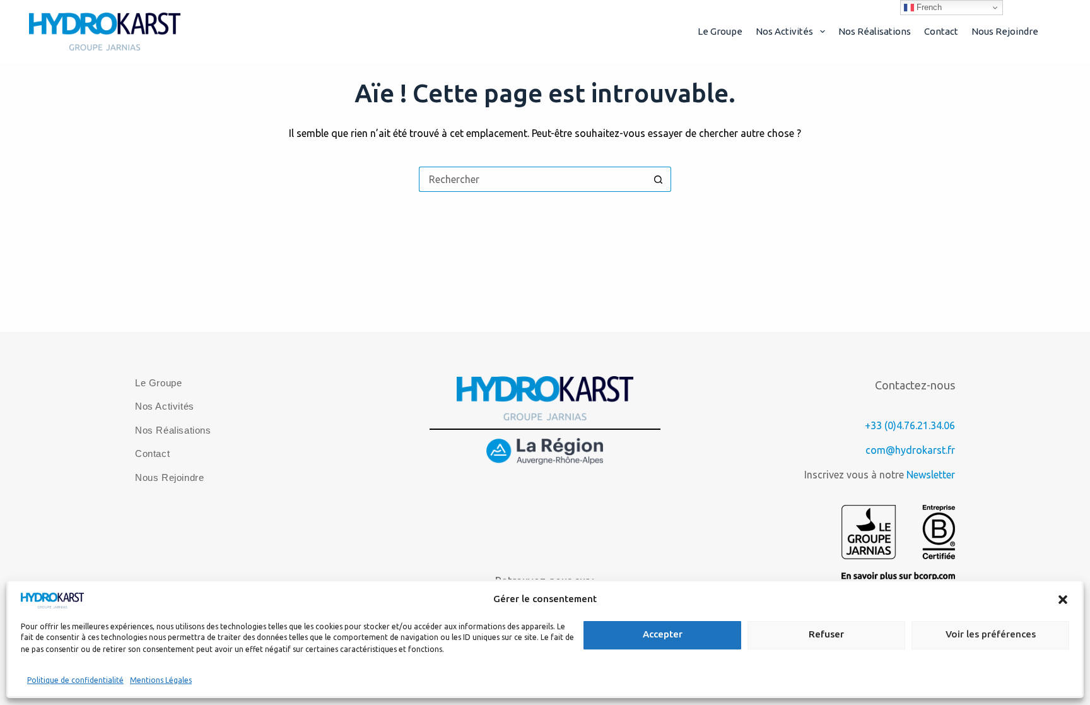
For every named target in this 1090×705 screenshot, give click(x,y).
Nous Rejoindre (1004, 31)
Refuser (826, 634)
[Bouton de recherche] (658, 179)
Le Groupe (720, 31)
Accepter (663, 634)
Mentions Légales (161, 680)
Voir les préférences (991, 634)
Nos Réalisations (874, 31)
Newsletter (930, 474)
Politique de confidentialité (75, 680)
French (928, 7)
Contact (941, 31)
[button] (1063, 599)
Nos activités (784, 31)
